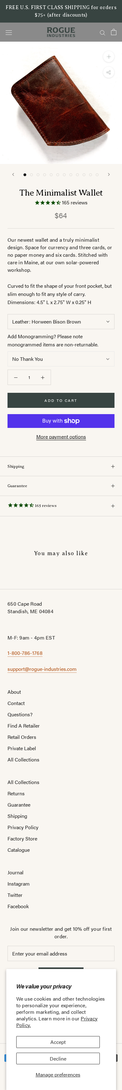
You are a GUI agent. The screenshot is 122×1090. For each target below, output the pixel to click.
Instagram (19, 883)
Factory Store (22, 838)
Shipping (16, 466)
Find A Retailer (24, 725)
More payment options (61, 436)
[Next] (109, 174)
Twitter (15, 894)
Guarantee (17, 485)
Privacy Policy (23, 827)
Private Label (22, 748)
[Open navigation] (9, 32)
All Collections (23, 759)
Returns (16, 793)
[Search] (102, 32)
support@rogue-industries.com (42, 668)
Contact (16, 703)
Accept (58, 1041)
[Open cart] (113, 32)
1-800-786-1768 (25, 652)
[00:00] (61, 103)
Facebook (18, 906)
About (14, 691)
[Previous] (13, 174)
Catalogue (19, 849)
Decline (58, 1058)
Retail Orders (22, 736)
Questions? (20, 714)
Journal (15, 872)
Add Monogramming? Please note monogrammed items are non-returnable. (53, 340)
